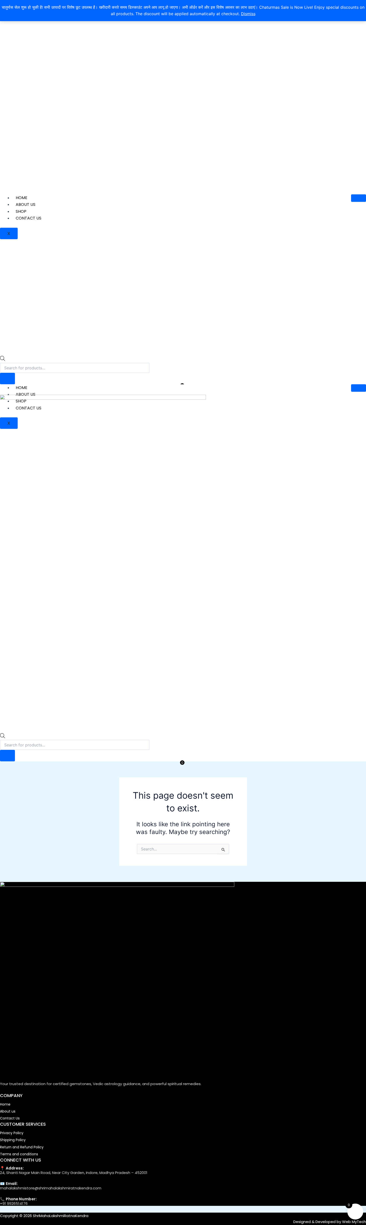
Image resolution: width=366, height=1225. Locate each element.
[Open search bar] (2, 359)
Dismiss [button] (248, 13)
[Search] (7, 378)
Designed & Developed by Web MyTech (329, 1221)
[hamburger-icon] (358, 198)
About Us (25, 204)
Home (21, 198)
